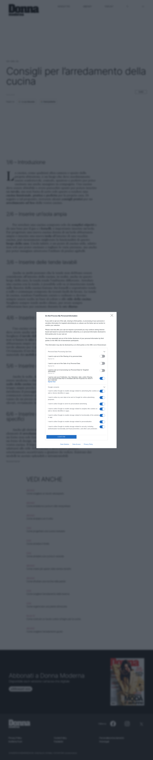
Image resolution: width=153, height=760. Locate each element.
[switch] (102, 356)
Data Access (76, 444)
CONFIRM (61, 437)
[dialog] (76, 380)
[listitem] (76, 352)
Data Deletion (64, 444)
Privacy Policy (88, 444)
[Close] (112, 316)
